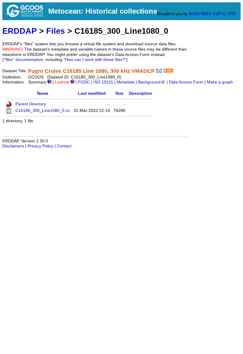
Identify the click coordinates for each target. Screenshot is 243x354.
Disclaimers (13, 146)
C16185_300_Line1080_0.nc (42, 110)
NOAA (194, 14)
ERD (232, 14)
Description (140, 93)
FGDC (84, 82)
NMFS (206, 14)
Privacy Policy (40, 146)
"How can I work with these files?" (94, 59)
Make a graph (220, 82)
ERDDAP (19, 31)
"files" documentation (23, 59)
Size (119, 93)
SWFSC (220, 14)
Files (55, 31)
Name (42, 93)
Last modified (92, 93)
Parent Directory (30, 104)
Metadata (126, 82)
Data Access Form (186, 82)
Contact (64, 146)
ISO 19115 (103, 82)
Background (149, 82)
